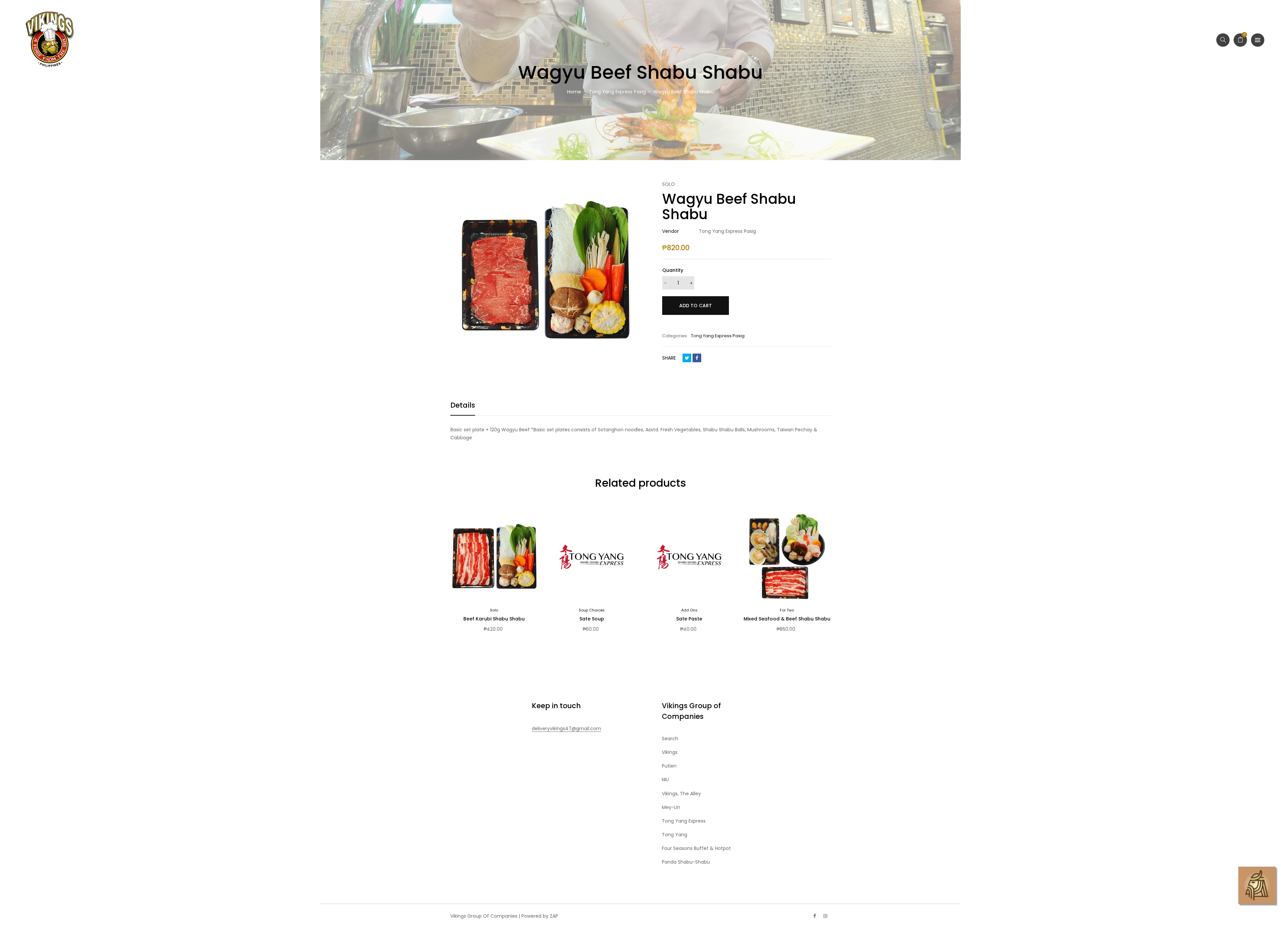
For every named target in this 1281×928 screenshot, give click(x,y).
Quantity (672, 270)
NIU (665, 779)
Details (462, 405)
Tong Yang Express (684, 821)
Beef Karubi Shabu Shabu (494, 618)
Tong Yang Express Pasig (718, 336)
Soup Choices (592, 610)
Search (670, 738)
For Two (787, 610)
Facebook (697, 358)
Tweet (687, 358)
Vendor (670, 231)
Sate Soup (591, 618)
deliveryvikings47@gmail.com (566, 728)
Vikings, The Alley (681, 793)
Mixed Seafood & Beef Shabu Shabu (787, 618)
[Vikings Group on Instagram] (825, 916)
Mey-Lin (671, 807)
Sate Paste (689, 618)
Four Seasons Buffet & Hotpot (696, 848)
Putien (669, 766)
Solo (494, 610)
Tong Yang (674, 834)
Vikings (670, 752)
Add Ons (689, 610)
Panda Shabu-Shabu (686, 862)
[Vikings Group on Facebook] (815, 916)
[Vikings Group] (50, 40)
